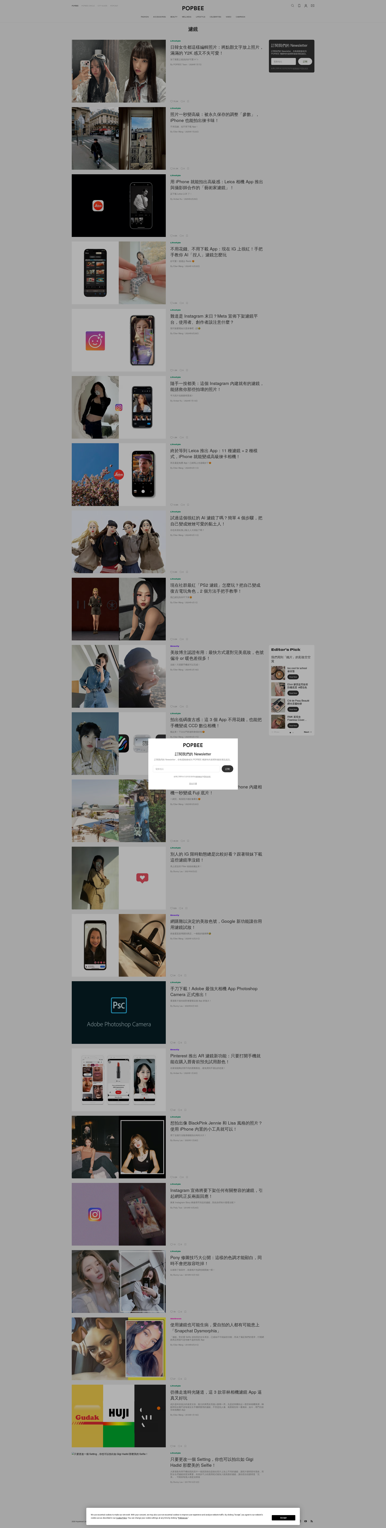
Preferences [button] (183, 1518)
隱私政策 (207, 776)
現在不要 (193, 783)
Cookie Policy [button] (121, 1518)
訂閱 (227, 768)
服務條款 (199, 776)
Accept (283, 1518)
